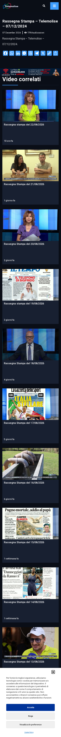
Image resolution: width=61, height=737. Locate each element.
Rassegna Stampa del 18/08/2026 (24, 363)
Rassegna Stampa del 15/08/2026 (24, 542)
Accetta (30, 707)
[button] (53, 671)
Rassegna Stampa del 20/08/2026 (24, 243)
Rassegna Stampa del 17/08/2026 (24, 422)
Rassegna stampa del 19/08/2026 (24, 303)
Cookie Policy (29, 732)
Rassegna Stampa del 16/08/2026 (24, 482)
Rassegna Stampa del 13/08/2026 (24, 661)
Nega (30, 716)
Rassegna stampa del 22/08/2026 (24, 124)
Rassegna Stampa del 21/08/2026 (24, 184)
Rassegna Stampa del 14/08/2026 (24, 602)
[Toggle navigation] (54, 6)
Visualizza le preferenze (31, 725)
